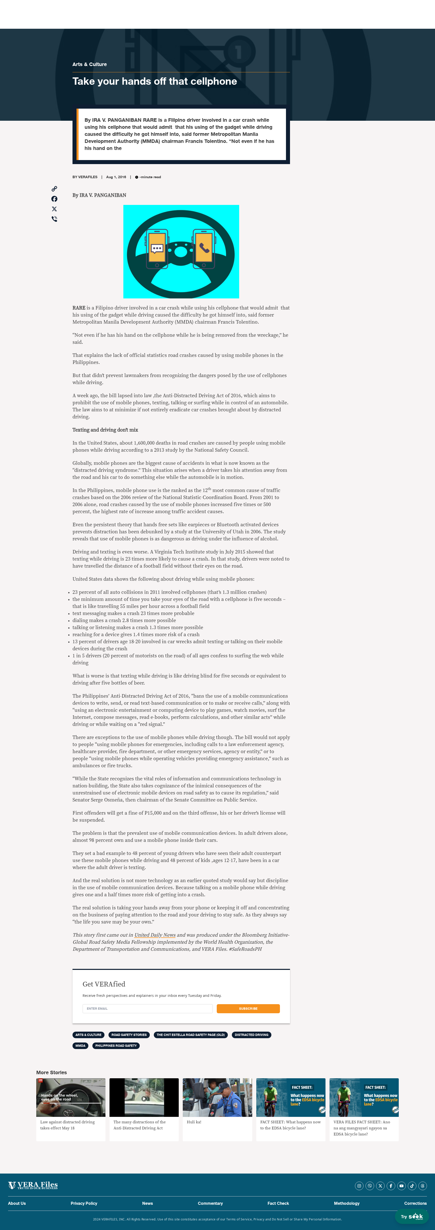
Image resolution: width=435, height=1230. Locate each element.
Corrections (415, 1203)
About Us (17, 1203)
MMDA (80, 1045)
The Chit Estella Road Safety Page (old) (191, 1034)
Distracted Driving (251, 1034)
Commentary (210, 1203)
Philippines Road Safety (116, 1045)
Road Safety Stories (129, 1034)
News (147, 1203)
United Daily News (154, 935)
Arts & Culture (89, 64)
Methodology (346, 1203)
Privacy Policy (84, 1203)
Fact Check (278, 1203)
